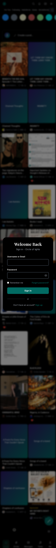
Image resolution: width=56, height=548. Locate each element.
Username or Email (16, 256)
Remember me (16, 283)
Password (12, 269)
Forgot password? (40, 283)
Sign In (28, 290)
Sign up (39, 305)
